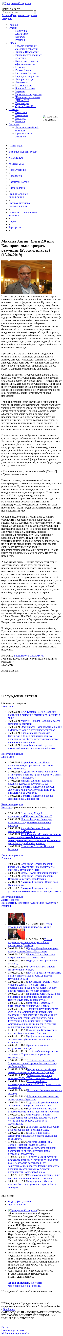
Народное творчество (27, 76)
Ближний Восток (25, 88)
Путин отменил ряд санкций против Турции (30, 925)
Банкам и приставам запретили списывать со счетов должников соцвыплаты (32, 1135)
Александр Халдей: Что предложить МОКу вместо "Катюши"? (30, 815)
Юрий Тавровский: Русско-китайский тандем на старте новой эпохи (32, 746)
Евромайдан (22, 103)
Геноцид (20, 67)
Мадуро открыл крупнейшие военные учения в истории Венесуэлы (34, 1176)
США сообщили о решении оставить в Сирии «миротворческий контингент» (33, 1054)
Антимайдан (16, 145)
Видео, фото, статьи (19, 1201)
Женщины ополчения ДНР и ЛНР (27, 99)
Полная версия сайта (13, 1330)
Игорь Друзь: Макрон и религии (39, 872)
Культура (20, 36)
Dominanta (9, 1309)
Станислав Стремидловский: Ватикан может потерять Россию (31, 877)
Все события (8, 902)
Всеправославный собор (23, 151)
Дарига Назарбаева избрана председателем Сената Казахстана (33, 950)
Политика (21, 30)
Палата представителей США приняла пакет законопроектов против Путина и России (34, 975)
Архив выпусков (18, 1282)
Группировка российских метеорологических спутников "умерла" (32, 1071)
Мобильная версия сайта (15, 1333)
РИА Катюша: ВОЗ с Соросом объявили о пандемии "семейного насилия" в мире (34, 714)
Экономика (21, 33)
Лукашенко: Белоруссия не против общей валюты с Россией (33, 1031)
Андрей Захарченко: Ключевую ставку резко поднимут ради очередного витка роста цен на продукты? (34, 774)
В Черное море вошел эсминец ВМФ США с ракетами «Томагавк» (33, 1077)
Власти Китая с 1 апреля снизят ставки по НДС (31, 968)
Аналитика (21, 82)
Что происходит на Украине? (24, 1285)
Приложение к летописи (23, 135)
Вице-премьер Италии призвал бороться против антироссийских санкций (32, 1184)
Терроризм (15, 227)
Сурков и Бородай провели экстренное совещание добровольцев (33, 1104)
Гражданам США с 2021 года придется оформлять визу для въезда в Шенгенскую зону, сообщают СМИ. (34, 996)
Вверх (4, 1327)
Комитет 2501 (16, 163)
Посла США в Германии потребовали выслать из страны (31, 956)
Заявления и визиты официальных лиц (26, 62)
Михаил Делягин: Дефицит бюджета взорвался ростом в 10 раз (30, 782)
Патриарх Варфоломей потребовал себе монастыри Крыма (30, 1004)
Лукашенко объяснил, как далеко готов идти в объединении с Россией (33, 1110)
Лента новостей (10, 899)
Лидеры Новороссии (27, 52)
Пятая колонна (23, 85)
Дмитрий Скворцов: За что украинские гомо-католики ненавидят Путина (34, 889)
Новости (13, 109)
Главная (13, 24)
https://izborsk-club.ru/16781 (29, 655)
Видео (12, 42)
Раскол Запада (23, 70)
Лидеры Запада (24, 79)
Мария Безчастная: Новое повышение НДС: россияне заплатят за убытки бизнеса (30, 765)
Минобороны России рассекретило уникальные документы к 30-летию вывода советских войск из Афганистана (33, 1119)
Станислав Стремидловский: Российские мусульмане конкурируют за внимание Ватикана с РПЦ (31, 866)
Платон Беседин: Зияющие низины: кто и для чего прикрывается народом (30, 822)
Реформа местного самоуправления (19, 204)
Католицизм (16, 157)
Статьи (13, 27)
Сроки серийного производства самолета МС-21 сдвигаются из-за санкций (34, 1084)
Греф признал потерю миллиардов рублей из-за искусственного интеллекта (32, 1039)
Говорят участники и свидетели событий (27, 47)
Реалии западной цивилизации (18, 195)
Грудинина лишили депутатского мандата (28, 1047)
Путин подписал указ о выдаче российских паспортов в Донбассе (30, 942)
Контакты (36, 1282)
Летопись (14, 124)
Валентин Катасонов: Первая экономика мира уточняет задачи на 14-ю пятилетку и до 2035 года (31, 789)
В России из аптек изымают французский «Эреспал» (33, 1098)
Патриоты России (25, 73)
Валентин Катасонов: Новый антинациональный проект (31, 797)
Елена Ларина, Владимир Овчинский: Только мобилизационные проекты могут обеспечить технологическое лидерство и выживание (33, 737)
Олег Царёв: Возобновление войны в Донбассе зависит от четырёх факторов (35, 728)
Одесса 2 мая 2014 (25, 106)
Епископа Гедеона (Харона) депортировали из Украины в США (33, 1128)
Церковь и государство (28, 94)
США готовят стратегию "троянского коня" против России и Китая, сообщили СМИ (32, 1063)
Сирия (12, 221)
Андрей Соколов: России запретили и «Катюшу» (29, 830)
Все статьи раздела (12, 753)
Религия (20, 39)
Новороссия (15, 175)
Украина (20, 91)
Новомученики (17, 169)
